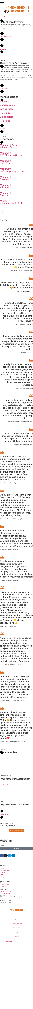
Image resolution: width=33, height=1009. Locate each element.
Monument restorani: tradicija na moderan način (16, 805)
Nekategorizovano (6, 775)
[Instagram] (6, 855)
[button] (16, 208)
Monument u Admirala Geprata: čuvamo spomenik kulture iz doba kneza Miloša (15, 779)
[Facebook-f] (2, 855)
